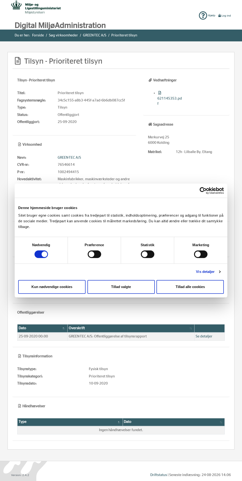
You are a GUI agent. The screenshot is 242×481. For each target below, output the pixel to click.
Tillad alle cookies (190, 287)
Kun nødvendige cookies (51, 287)
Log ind (226, 15)
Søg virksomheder (63, 35)
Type (22, 422)
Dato (22, 328)
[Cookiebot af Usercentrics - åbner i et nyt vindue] (203, 190)
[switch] (94, 254)
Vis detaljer (205, 272)
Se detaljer (204, 336)
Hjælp (211, 15)
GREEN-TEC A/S (94, 35)
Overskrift (77, 328)
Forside (38, 35)
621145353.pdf (169, 101)
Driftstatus (158, 475)
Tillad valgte (121, 287)
